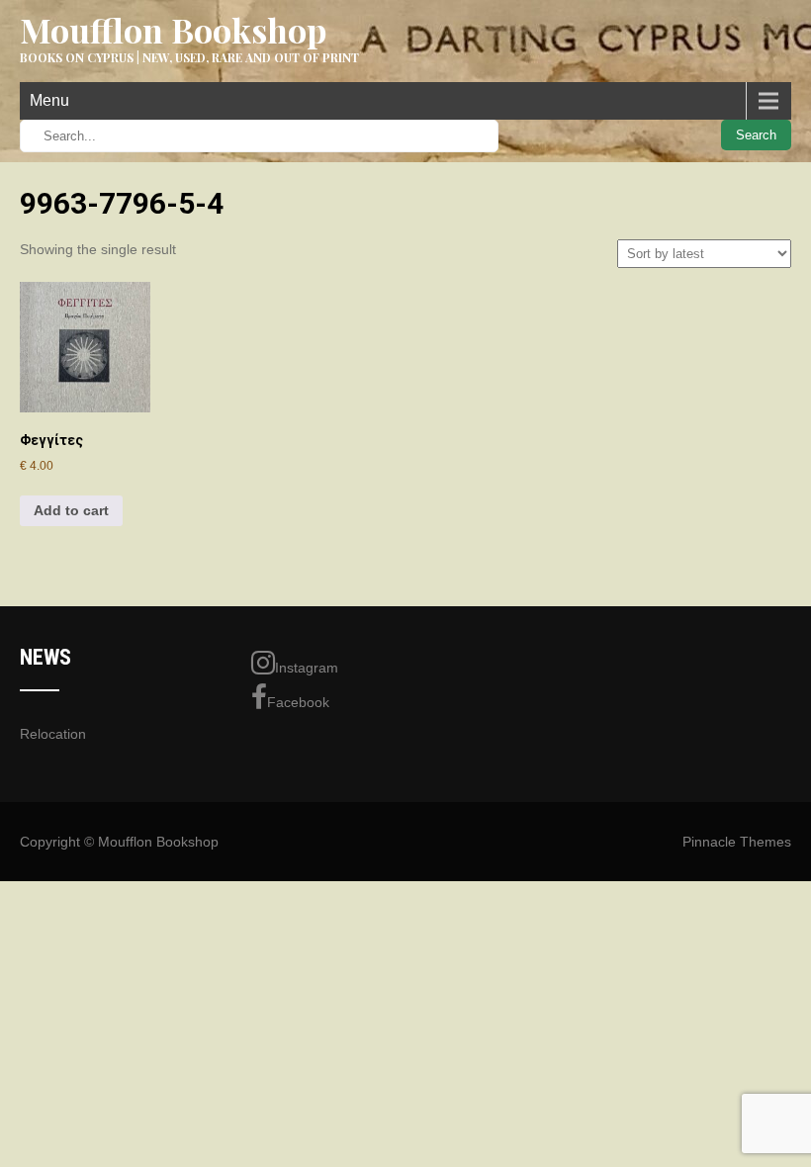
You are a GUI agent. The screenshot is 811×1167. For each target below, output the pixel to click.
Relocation (53, 734)
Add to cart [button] (71, 510)
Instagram (306, 667)
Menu (49, 100)
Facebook (298, 702)
